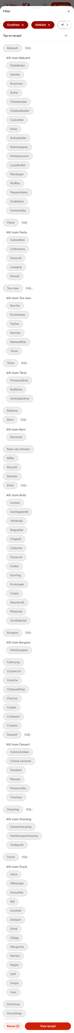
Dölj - (28, 48)
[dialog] (37, 519)
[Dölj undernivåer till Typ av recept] (67, 35)
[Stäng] (68, 11)
